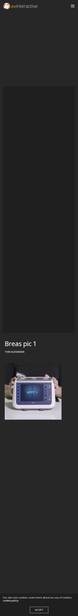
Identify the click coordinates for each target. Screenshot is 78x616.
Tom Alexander (14, 351)
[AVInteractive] (20, 6)
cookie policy (11, 600)
